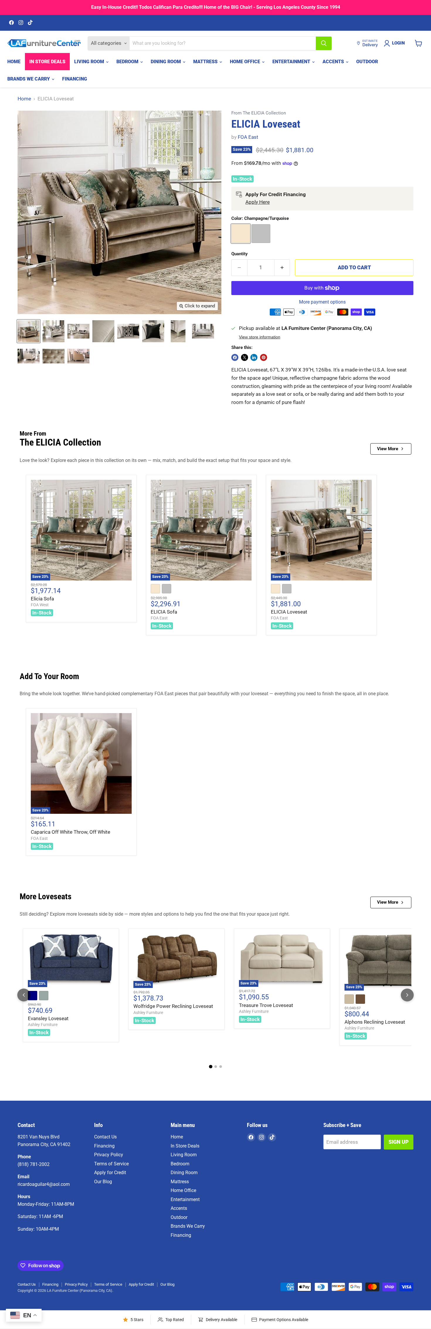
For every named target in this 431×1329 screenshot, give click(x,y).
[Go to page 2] (215, 1066)
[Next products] (407, 995)
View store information (259, 337)
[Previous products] (23, 995)
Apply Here (257, 202)
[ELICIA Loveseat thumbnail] (53, 331)
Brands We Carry (29, 79)
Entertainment (291, 61)
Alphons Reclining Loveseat (375, 1022)
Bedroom (128, 61)
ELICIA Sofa (164, 612)
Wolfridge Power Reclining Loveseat (173, 1006)
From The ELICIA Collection (258, 113)
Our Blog (103, 1181)
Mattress (206, 61)
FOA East (248, 137)
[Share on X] (244, 357)
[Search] (324, 43)
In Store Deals (47, 61)
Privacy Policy (108, 1154)
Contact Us (105, 1137)
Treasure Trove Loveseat (266, 1005)
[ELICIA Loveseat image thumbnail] (28, 331)
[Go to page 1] (210, 1066)
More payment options (322, 302)
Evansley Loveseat (48, 1018)
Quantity (239, 253)
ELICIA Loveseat (289, 612)
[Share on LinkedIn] (253, 357)
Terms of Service (111, 1164)
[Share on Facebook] (234, 357)
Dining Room (166, 61)
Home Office (245, 61)
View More (387, 448)
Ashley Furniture (42, 1024)
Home (14, 61)
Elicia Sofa (42, 599)
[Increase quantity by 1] (282, 267)
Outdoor (367, 61)
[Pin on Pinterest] (263, 357)
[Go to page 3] (220, 1066)
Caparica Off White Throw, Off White (70, 832)
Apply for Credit (110, 1172)
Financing (74, 79)
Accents (334, 61)
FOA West (40, 604)
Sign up (398, 1142)
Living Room (89, 61)
